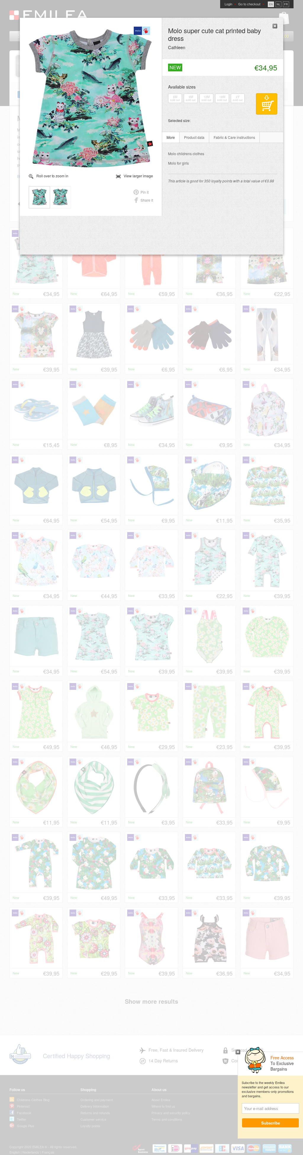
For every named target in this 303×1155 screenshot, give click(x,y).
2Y (238, 98)
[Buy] (266, 104)
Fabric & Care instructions (234, 137)
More (171, 137)
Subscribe (270, 1123)
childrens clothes (186, 153)
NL (278, 4)
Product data (194, 137)
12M (206, 98)
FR (286, 4)
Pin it (145, 192)
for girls (178, 163)
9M (191, 98)
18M (222, 98)
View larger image (138, 176)
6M (175, 98)
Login (228, 3)
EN (271, 4)
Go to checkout (249, 3)
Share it (147, 200)
